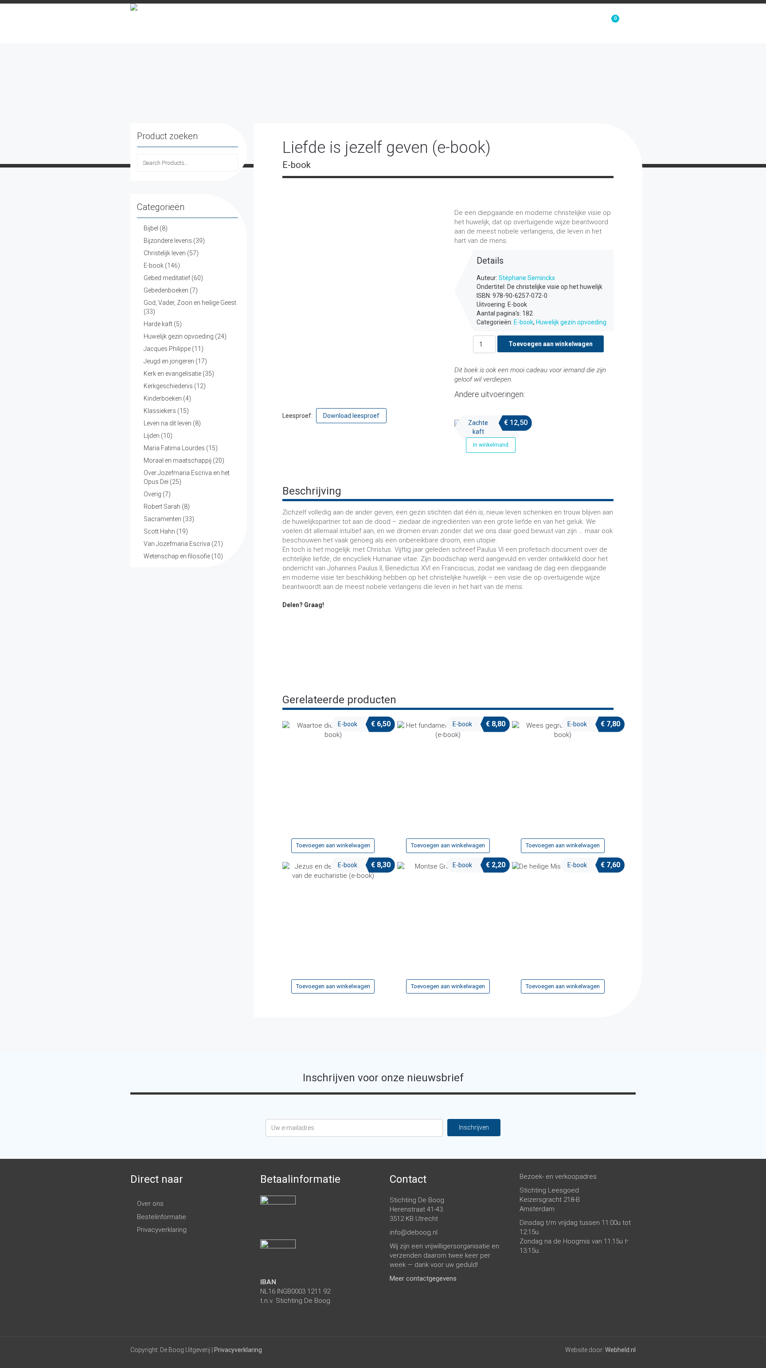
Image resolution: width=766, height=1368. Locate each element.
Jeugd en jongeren (169, 361)
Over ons (562, 23)
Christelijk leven (165, 253)
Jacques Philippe (167, 348)
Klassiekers (160, 410)
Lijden (152, 435)
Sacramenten (162, 518)
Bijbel (151, 228)
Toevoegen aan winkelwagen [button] (333, 845)
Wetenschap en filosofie (177, 556)
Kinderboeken (163, 398)
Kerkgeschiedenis (168, 386)
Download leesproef (351, 415)
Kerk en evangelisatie (172, 373)
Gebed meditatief (167, 277)
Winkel (511, 23)
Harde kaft (158, 323)
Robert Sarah (162, 506)
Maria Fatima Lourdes (174, 448)
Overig (152, 494)
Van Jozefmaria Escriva (177, 543)
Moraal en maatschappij (177, 460)
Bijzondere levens (168, 240)
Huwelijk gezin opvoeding (179, 336)
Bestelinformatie (161, 1217)
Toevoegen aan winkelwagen (550, 343)
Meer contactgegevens (423, 1278)
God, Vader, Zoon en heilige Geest (190, 302)
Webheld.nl (620, 1349)
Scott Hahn (159, 531)
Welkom (464, 23)
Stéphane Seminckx (527, 277)
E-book (154, 265)
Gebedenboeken (166, 290)
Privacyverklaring (162, 1230)
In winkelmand (490, 445)
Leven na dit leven (168, 423)
